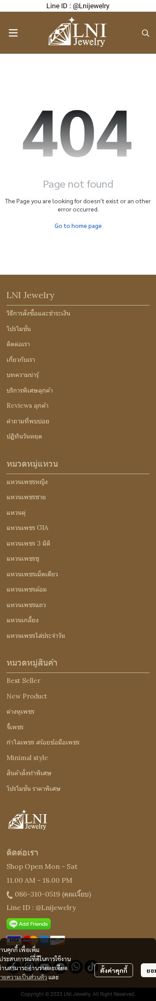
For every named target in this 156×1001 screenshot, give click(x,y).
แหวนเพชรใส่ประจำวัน (35, 635)
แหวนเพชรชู (22, 558)
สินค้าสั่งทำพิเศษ (29, 773)
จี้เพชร (14, 727)
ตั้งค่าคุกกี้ (113, 970)
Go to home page (78, 225)
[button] (146, 33)
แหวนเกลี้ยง (22, 620)
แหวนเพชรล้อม (26, 589)
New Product (26, 696)
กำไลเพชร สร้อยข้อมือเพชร (42, 742)
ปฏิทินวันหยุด (24, 436)
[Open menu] (13, 33)
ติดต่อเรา (18, 344)
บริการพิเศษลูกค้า (29, 390)
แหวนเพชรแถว (26, 605)
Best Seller (23, 680)
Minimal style (27, 758)
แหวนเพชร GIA (27, 527)
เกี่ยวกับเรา (20, 359)
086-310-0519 (37, 894)
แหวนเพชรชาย (26, 497)
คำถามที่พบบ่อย (27, 421)
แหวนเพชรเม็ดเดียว (32, 574)
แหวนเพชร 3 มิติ (28, 543)
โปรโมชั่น (18, 329)
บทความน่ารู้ (22, 374)
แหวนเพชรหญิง (27, 482)
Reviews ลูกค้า (27, 405)
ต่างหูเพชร (20, 711)
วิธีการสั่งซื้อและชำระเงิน (38, 313)
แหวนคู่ (16, 512)
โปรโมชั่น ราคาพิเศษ (33, 788)
